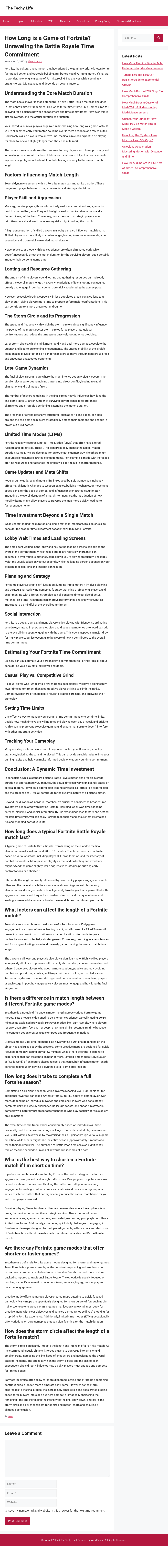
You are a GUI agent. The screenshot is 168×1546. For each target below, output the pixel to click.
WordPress (97, 1540)
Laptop (20, 21)
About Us (65, 21)
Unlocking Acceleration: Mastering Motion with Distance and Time (142, 151)
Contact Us (82, 21)
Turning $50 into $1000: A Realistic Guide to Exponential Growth (140, 79)
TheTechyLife (68, 1540)
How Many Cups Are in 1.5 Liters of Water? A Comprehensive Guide (142, 167)
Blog (10, 1416)
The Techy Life (19, 8)
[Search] (158, 38)
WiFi (50, 21)
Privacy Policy (103, 21)
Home (6, 21)
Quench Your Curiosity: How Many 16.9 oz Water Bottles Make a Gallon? (139, 123)
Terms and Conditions (129, 21)
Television (36, 21)
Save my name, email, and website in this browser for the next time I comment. (56, 1510)
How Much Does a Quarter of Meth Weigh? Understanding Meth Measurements (140, 107)
